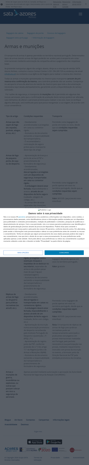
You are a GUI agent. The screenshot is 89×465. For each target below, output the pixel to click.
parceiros (21, 217)
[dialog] (44, 232)
